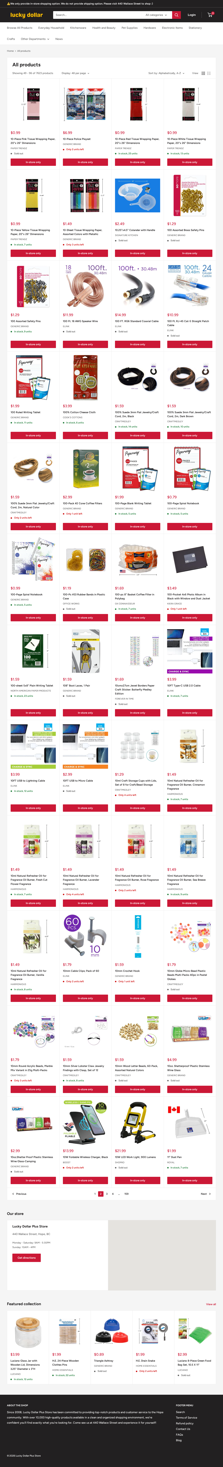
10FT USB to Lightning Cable (28, 780)
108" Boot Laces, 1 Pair (76, 685)
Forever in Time (124, 698)
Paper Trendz (19, 148)
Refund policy (185, 1423)
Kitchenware (78, 27)
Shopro (119, 1162)
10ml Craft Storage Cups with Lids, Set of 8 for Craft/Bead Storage (136, 782)
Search (180, 1412)
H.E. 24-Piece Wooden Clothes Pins (65, 1362)
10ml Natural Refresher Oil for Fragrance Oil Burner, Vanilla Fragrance (28, 975)
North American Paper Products (31, 690)
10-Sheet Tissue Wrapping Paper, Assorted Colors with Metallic (82, 232)
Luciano (15, 1374)
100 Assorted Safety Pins (26, 321)
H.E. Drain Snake (145, 1360)
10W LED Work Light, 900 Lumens (135, 1157)
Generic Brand (72, 144)
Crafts (11, 39)
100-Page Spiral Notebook (183, 503)
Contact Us (183, 1429)
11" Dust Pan (174, 1157)
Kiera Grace (174, 603)
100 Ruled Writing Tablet (25, 412)
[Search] (176, 15)
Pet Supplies (129, 27)
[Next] (216, 1347)
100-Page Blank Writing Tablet (133, 503)
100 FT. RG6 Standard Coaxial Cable (137, 321)
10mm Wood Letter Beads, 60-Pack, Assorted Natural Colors (136, 1068)
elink (66, 326)
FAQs (179, 1434)
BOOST (66, 1162)
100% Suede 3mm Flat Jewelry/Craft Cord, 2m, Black (137, 414)
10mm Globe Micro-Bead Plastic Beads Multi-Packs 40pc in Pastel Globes (187, 975)
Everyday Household (51, 27)
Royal (171, 1162)
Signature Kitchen (126, 235)
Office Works (71, 603)
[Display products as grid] (203, 73)
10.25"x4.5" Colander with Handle (135, 230)
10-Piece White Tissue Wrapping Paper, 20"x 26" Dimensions (186, 141)
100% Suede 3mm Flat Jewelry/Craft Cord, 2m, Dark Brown (189, 414)
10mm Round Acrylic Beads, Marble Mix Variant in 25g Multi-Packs (32, 1068)
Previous (21, 1193)
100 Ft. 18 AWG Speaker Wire (80, 321)
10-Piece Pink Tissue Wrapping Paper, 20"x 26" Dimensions (33, 141)
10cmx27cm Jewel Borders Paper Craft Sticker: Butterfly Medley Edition (134, 689)
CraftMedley (123, 421)
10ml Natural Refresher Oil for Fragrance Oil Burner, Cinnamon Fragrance (186, 784)
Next (204, 1193)
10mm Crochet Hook (127, 970)
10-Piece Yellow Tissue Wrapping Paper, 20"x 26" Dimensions (30, 232)
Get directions (27, 1257)
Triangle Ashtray (103, 1360)
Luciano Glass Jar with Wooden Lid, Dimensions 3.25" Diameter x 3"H (25, 1365)
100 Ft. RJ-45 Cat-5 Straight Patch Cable (188, 323)
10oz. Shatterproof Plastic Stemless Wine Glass (188, 1068)
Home (10, 50)
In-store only (33, 162)
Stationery (195, 27)
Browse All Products (19, 27)
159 (126, 1193)
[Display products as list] (209, 73)
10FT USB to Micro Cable (78, 780)
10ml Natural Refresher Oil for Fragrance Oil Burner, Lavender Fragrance (81, 880)
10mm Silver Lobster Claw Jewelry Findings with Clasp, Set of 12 (83, 1068)
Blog (179, 1440)
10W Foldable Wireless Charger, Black (85, 1157)
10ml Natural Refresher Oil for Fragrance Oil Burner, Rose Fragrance (137, 877)
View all (211, 1304)
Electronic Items (172, 27)
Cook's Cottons (72, 417)
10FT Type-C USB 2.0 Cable (184, 685)
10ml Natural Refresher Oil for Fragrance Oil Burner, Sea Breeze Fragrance (186, 880)
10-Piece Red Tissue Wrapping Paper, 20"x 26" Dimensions (137, 141)
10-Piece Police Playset (77, 139)
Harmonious (175, 794)
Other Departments (33, 39)
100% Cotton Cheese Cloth (79, 412)
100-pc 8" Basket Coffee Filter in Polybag (134, 596)
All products (23, 50)
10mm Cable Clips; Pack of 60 (81, 970)
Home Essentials (62, 1370)
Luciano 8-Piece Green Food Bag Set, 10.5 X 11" (194, 1362)
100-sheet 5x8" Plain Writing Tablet (32, 685)
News (59, 39)
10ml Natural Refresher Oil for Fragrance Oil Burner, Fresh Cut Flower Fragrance (29, 880)
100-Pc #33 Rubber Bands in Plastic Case (84, 596)
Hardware (150, 27)
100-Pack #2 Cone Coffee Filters (82, 503)
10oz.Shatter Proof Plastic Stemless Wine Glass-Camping (32, 1159)
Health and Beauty (104, 27)
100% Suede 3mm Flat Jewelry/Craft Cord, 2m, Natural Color (32, 505)
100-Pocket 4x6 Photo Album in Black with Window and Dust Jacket (188, 596)
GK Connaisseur (125, 603)
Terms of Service (186, 1417)
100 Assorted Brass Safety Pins (185, 230)
